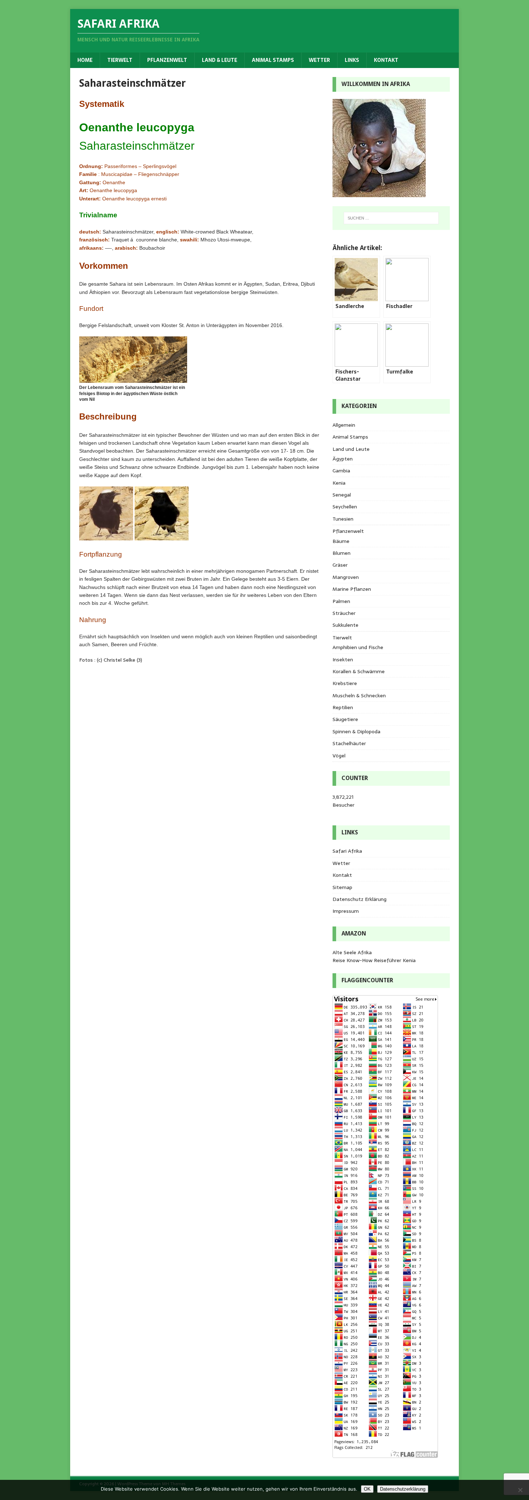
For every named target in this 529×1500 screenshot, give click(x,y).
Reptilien (343, 707)
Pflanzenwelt (167, 60)
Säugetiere (345, 719)
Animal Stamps (273, 60)
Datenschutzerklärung (402, 1489)
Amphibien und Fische (358, 647)
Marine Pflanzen (352, 589)
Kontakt (386, 60)
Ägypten (343, 459)
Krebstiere (345, 683)
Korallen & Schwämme (359, 671)
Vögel (339, 756)
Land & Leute (219, 60)
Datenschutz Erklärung (359, 899)
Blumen (342, 553)
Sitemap (342, 887)
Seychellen (345, 507)
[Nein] (520, 1490)
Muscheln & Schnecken (359, 695)
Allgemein (344, 425)
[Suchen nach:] (391, 218)
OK (367, 1489)
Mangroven (346, 577)
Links (352, 60)
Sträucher (344, 613)
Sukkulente (345, 625)
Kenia (339, 483)
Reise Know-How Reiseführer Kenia (374, 960)
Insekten (343, 659)
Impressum (346, 911)
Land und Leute (351, 449)
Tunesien (343, 519)
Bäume (341, 541)
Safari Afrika (347, 851)
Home (84, 60)
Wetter (319, 60)
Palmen (341, 601)
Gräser (340, 565)
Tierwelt (119, 60)
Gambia (341, 471)
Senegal (342, 495)
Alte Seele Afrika (352, 952)
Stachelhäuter (349, 743)
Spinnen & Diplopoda (356, 731)
